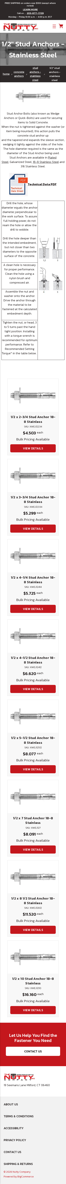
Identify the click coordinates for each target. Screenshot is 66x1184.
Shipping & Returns (18, 1164)
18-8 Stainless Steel (46, 162)
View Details (33, 448)
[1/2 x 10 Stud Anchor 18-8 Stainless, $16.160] (33, 957)
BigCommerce (25, 1177)
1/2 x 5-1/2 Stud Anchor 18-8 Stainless (33, 740)
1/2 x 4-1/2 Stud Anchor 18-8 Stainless (33, 660)
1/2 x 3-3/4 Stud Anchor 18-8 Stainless (33, 499)
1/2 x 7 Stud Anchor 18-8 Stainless (33, 820)
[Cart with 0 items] (60, 26)
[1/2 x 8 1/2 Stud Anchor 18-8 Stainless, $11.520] (33, 876)
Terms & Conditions (19, 1116)
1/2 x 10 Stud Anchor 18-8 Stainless (33, 981)
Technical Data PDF (42, 184)
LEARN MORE (30, 9)
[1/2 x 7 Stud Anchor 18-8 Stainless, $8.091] (33, 796)
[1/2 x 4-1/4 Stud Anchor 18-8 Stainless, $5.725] (33, 555)
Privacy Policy (15, 1140)
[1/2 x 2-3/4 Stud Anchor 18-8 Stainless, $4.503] (33, 395)
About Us (11, 1104)
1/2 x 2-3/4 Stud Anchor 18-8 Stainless (33, 419)
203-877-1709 (35, 13)
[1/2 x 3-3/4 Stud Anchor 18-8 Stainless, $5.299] (33, 475)
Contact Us (33, 1051)
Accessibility (13, 1128)
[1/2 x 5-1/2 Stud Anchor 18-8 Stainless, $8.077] (33, 716)
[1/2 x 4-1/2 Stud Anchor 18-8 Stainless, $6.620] (33, 636)
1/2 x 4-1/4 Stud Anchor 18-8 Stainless (33, 579)
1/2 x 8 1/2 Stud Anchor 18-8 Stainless (33, 900)
